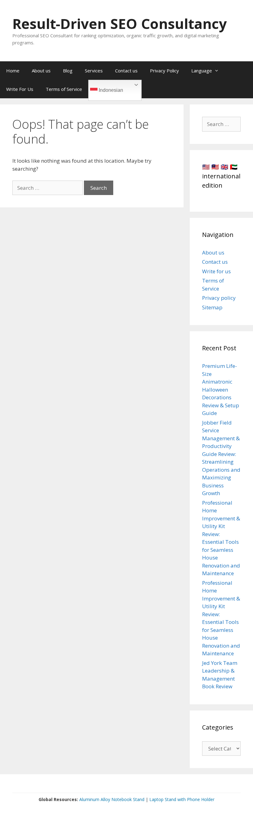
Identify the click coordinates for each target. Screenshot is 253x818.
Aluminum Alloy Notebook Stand (111, 799)
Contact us (126, 70)
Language (201, 70)
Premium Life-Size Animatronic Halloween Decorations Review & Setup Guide (220, 389)
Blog (68, 70)
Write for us (216, 271)
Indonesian (110, 90)
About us (41, 70)
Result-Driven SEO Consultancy (119, 23)
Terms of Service (64, 89)
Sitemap (212, 307)
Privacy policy (219, 297)
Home (12, 70)
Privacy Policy (164, 70)
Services (94, 70)
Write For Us (19, 89)
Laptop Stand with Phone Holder (181, 799)
